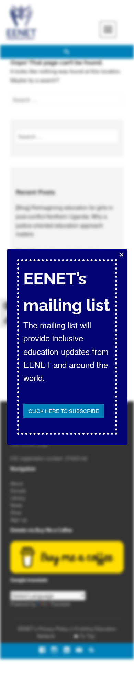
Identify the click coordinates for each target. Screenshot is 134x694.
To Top (87, 635)
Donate (18, 490)
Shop (16, 512)
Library (17, 497)
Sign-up (18, 519)
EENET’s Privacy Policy (43, 628)
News (16, 505)
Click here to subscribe (64, 410)
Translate (60, 603)
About (16, 483)
